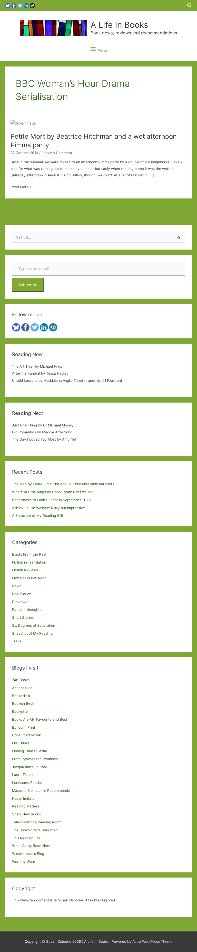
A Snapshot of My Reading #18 (37, 515)
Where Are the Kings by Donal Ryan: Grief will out (53, 492)
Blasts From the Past (29, 554)
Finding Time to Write (29, 751)
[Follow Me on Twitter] (20, 5)
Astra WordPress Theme (152, 941)
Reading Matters (25, 806)
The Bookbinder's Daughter (34, 830)
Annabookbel (22, 688)
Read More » (21, 187)
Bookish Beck (23, 703)
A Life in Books (119, 25)
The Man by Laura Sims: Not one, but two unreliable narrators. (63, 484)
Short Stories (23, 617)
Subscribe (27, 284)
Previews (19, 602)
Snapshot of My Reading (32, 633)
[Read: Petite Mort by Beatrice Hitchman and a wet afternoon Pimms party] (23, 123)
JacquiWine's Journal (29, 767)
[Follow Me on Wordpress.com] (32, 5)
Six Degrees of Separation (33, 625)
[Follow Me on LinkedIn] (26, 5)
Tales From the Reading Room (37, 822)
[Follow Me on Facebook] (13, 5)
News (16, 586)
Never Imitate (23, 798)
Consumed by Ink (26, 735)
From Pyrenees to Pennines (35, 759)
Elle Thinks (20, 743)
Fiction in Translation (29, 562)
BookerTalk (21, 696)
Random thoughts (26, 609)
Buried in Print (23, 727)
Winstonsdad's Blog (28, 854)
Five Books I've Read (29, 578)
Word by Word (23, 862)
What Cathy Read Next (31, 846)
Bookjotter (20, 711)
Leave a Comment (57, 153)
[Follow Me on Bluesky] (7, 5)
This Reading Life (26, 838)
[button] (189, 5)
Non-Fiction (21, 594)
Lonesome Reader (27, 782)
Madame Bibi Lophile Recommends (41, 790)
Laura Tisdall (22, 775)
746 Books (20, 680)
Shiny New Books (26, 814)
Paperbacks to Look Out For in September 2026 (51, 500)
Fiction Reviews (25, 570)
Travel (17, 641)
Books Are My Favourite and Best (39, 719)
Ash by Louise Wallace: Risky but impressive (48, 508)
